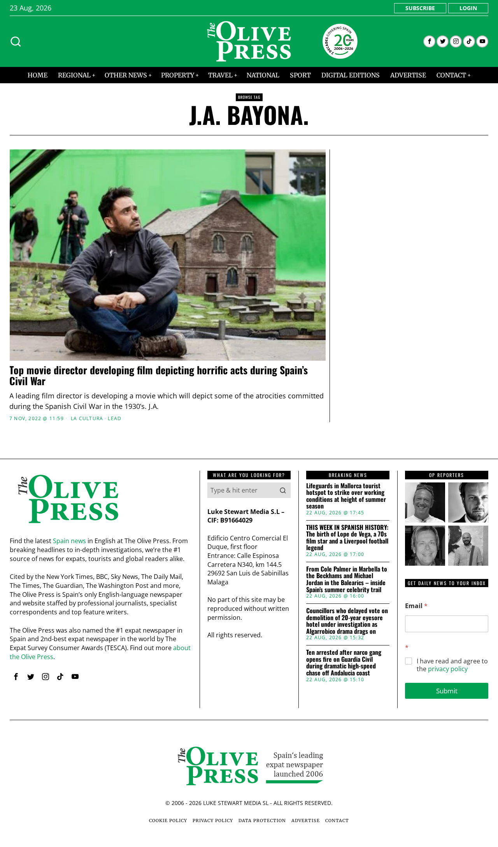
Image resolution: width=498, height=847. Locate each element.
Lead (114, 419)
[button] (283, 490)
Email (416, 606)
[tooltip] (429, 41)
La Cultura (87, 419)
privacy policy (448, 669)
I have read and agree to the (452, 665)
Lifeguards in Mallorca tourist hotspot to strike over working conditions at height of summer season (346, 496)
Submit (447, 690)
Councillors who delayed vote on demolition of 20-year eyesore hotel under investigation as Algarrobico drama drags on (347, 621)
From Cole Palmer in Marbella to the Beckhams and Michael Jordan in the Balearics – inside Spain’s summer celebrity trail (346, 579)
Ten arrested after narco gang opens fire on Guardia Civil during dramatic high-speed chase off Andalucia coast (343, 662)
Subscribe (420, 8)
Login (468, 8)
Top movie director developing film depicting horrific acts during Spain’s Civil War (158, 376)
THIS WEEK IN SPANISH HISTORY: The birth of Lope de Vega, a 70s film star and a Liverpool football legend (347, 537)
